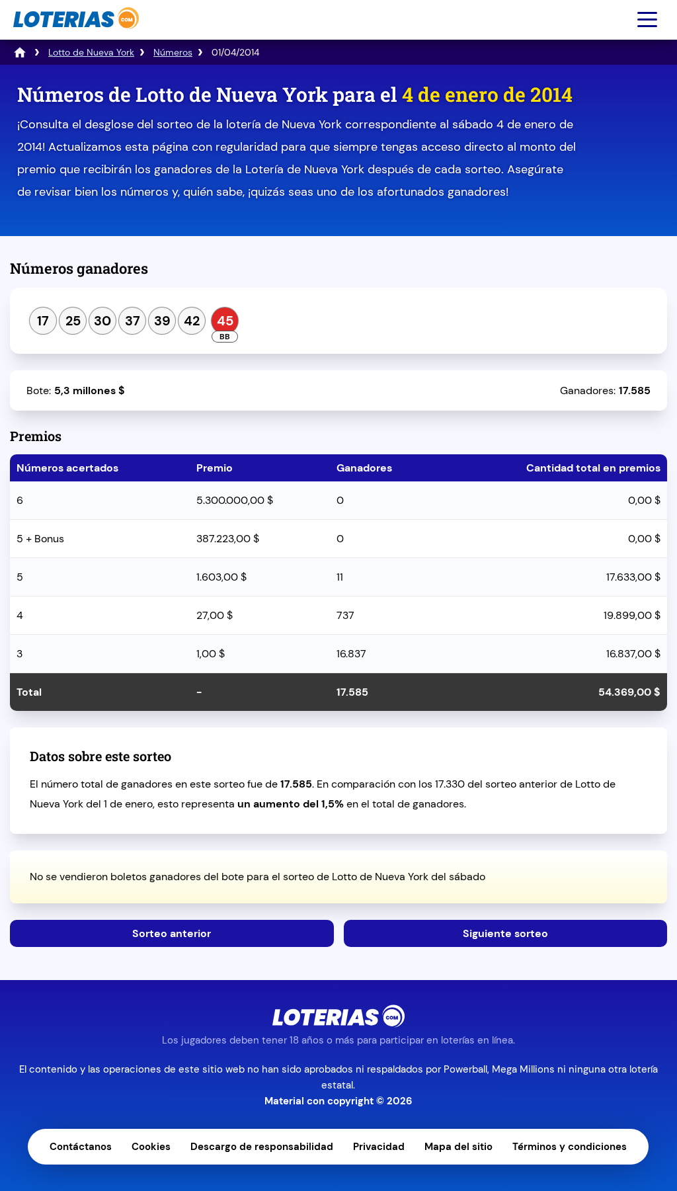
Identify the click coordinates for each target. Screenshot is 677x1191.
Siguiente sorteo (505, 933)
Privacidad (379, 1146)
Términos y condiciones (569, 1146)
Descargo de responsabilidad (261, 1146)
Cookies (151, 1146)
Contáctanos (81, 1146)
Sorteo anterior (171, 933)
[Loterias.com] (74, 35)
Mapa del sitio (458, 1146)
